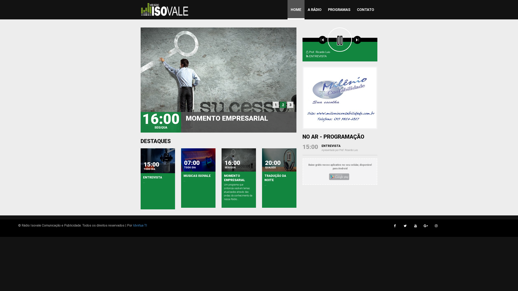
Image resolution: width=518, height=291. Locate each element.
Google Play (339, 176)
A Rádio (315, 9)
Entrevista (331, 146)
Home (296, 9)
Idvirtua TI (140, 225)
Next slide (371, 98)
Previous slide (309, 98)
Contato (365, 9)
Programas (339, 9)
